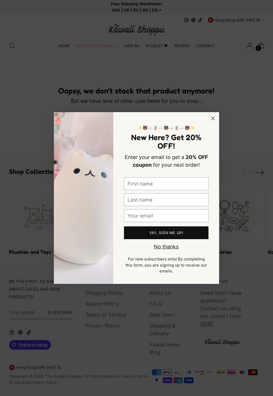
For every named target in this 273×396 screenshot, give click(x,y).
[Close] (213, 118)
